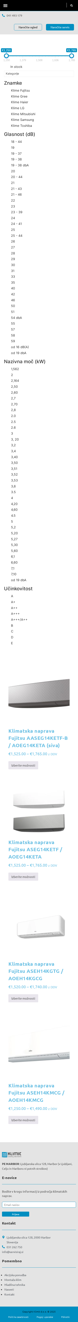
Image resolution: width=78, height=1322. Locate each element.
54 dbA (16, 318)
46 (13, 300)
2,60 (14, 392)
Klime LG (17, 108)
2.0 (13, 416)
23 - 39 (16, 212)
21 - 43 (16, 189)
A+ (13, 602)
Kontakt (9, 1294)
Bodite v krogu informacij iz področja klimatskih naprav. (34, 1193)
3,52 (14, 474)
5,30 (14, 545)
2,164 (15, 381)
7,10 (13, 574)
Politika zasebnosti (18, 1316)
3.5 (13, 492)
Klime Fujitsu (20, 90)
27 (13, 247)
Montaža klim (12, 1279)
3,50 (14, 463)
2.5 (13, 422)
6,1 (13, 556)
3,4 (13, 451)
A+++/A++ (19, 620)
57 (13, 329)
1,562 (15, 369)
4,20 (14, 504)
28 (13, 253)
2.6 (13, 427)
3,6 (13, 486)
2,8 (13, 410)
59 (13, 341)
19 (12, 148)
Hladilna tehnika (14, 1284)
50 (13, 306)
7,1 (12, 568)
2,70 (14, 404)
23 (13, 206)
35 (13, 282)
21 (12, 183)
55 (13, 323)
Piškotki (65, 1316)
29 (13, 259)
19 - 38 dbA (20, 165)
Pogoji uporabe (45, 1316)
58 (13, 335)
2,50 (14, 387)
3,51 (14, 469)
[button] (5, 5)
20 (13, 171)
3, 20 (15, 439)
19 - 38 (16, 159)
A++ (14, 608)
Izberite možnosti (23, 765)
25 (13, 230)
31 (12, 271)
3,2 (13, 445)
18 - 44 (16, 142)
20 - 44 (16, 177)
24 (13, 218)
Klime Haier (19, 102)
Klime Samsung (22, 120)
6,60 (14, 562)
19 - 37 (16, 153)
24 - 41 (16, 224)
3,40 (14, 457)
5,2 (13, 527)
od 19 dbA (18, 353)
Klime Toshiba (21, 126)
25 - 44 (16, 236)
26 (13, 241)
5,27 (14, 539)
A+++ (15, 614)
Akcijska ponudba (15, 1275)
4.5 (13, 515)
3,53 (14, 480)
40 (13, 288)
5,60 (14, 551)
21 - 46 (16, 194)
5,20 (14, 533)
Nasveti (9, 1289)
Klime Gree (19, 96)
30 (13, 265)
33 (13, 277)
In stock (16, 66)
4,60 (14, 510)
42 (13, 294)
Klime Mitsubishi (23, 114)
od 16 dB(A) (20, 347)
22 (13, 200)
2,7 (13, 398)
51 (12, 312)
